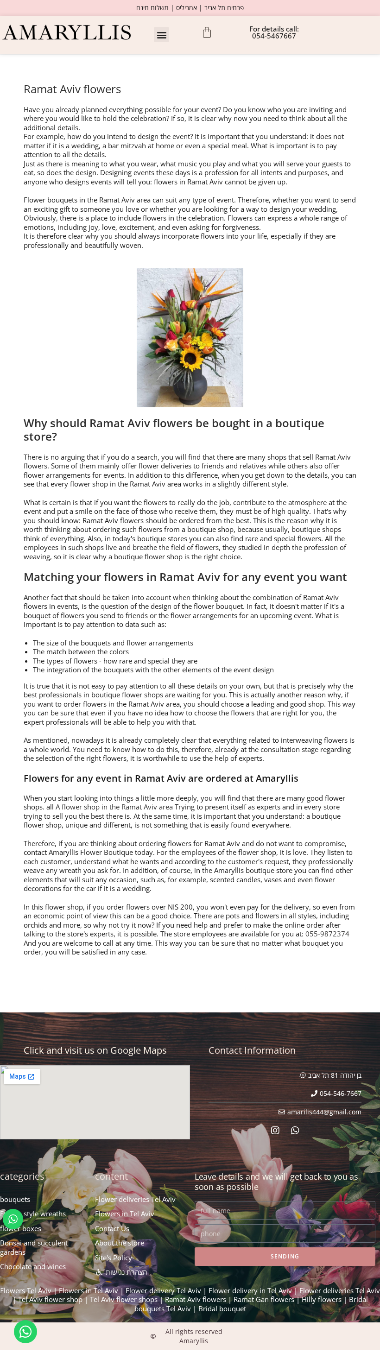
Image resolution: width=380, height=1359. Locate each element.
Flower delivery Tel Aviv (163, 1290)
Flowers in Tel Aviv (88, 1290)
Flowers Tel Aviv (25, 1290)
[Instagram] (275, 1130)
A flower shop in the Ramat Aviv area (114, 806)
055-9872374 (327, 933)
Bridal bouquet (222, 1308)
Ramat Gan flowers (264, 1299)
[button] (161, 34)
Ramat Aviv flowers (195, 1299)
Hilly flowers (322, 1299)
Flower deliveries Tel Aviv (339, 1290)
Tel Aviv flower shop (50, 1299)
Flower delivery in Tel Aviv (250, 1290)
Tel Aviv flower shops (124, 1299)
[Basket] (207, 32)
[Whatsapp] (295, 1130)
